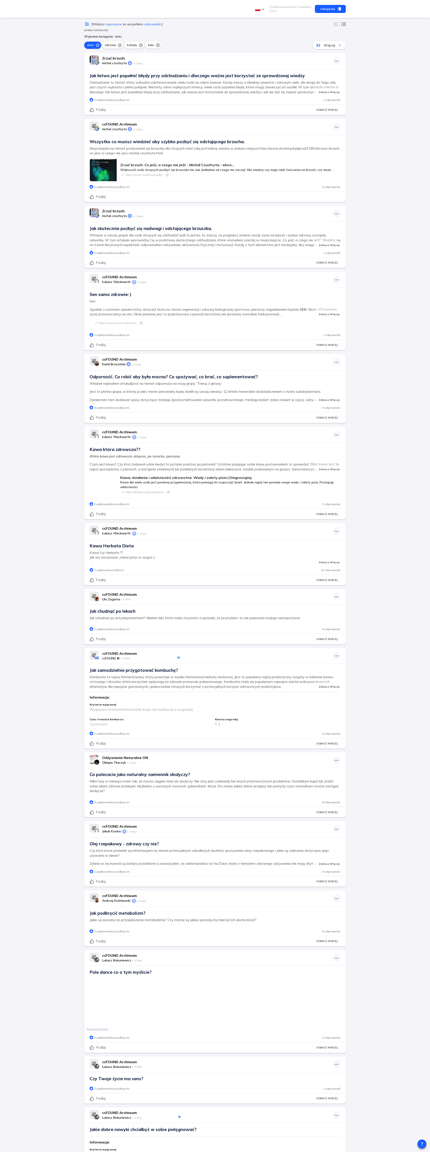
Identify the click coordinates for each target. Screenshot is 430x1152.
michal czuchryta (114, 63)
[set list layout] (343, 24)
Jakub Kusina (111, 831)
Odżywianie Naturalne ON (125, 757)
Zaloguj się (327, 9)
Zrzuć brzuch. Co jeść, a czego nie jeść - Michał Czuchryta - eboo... (177, 165)
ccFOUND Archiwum (119, 124)
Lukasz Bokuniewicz (116, 960)
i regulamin (303, 7)
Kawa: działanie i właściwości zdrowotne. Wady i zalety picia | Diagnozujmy (186, 477)
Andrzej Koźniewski (116, 901)
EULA (272, 11)
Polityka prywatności (282, 7)
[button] (92, 45)
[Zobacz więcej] (336, 61)
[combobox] (260, 9)
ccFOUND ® (111, 658)
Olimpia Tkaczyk (114, 763)
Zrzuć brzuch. (113, 58)
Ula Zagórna (111, 599)
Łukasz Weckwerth (116, 282)
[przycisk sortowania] (340, 45)
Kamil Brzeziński (113, 364)
